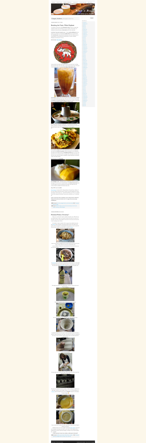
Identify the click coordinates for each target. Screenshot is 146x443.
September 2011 (85, 83)
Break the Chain (59, 205)
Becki (53, 22)
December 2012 (85, 63)
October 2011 (85, 82)
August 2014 (85, 36)
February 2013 (85, 60)
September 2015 (85, 23)
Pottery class (65, 436)
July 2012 (84, 70)
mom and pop (69, 205)
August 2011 (85, 85)
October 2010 (85, 98)
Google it (53, 391)
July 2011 (84, 86)
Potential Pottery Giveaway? (60, 215)
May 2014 (84, 40)
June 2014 (84, 38)
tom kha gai (57, 207)
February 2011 (85, 93)
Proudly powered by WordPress (81, 442)
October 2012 (85, 66)
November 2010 (85, 97)
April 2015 (84, 27)
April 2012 (84, 74)
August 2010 (85, 101)
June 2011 (84, 87)
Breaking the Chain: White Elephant (62, 25)
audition (58, 435)
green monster (62, 435)
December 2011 (85, 79)
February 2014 (85, 44)
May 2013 (84, 56)
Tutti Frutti (54, 262)
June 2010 (84, 104)
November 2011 (85, 81)
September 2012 (85, 67)
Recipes (90, 2)
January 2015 (85, 30)
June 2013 (84, 55)
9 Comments (77, 203)
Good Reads (83, 2)
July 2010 (84, 102)
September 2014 (85, 34)
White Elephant (59, 39)
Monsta (54, 224)
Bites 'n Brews (54, 442)
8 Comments (77, 435)
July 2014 (84, 37)
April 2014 (84, 41)
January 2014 (85, 45)
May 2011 (84, 89)
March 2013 (84, 59)
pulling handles (72, 427)
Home (53, 2)
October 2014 (85, 33)
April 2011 (84, 90)
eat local (63, 205)
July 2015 (84, 25)
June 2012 (84, 71)
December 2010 (85, 96)
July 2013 (84, 53)
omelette (71, 435)
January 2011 (85, 94)
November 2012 (85, 64)
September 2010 (85, 100)
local (66, 205)
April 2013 (84, 57)
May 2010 (84, 105)
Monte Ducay (67, 435)
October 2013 (85, 49)
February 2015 (85, 29)
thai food (68, 203)
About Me (59, 2)
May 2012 (84, 72)
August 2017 (85, 22)
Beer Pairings (67, 2)
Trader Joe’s (63, 265)
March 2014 (84, 42)
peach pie (54, 436)
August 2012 (85, 68)
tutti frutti (69, 436)
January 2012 (85, 78)
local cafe (58, 203)
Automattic (92, 442)
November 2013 (85, 48)
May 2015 (84, 26)
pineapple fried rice (63, 203)
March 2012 (84, 75)
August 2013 (85, 52)
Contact (75, 2)
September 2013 (85, 51)
